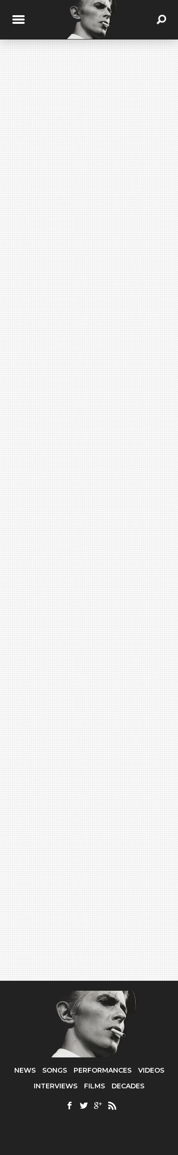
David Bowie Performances (73, 647)
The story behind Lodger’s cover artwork (95, 397)
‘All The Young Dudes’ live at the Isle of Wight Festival (83, 917)
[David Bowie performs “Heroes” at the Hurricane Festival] (89, 715)
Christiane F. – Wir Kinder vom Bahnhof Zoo (92, 525)
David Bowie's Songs (83, 303)
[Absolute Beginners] (89, 137)
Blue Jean (63, 582)
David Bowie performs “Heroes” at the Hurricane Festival (80, 753)
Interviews (55, 1086)
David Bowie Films (82, 514)
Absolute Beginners (60, 195)
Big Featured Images (86, 619)
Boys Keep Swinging (85, 554)
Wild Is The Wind (78, 365)
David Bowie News (84, 386)
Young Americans (76, 310)
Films (94, 1086)
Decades (128, 1086)
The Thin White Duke (48, 780)
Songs (54, 1070)
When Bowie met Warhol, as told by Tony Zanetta (98, 491)
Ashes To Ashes (75, 338)
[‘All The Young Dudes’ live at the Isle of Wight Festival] (89, 879)
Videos (151, 1070)
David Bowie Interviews (93, 480)
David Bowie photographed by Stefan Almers (95, 430)
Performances (102, 1070)
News (25, 1070)
